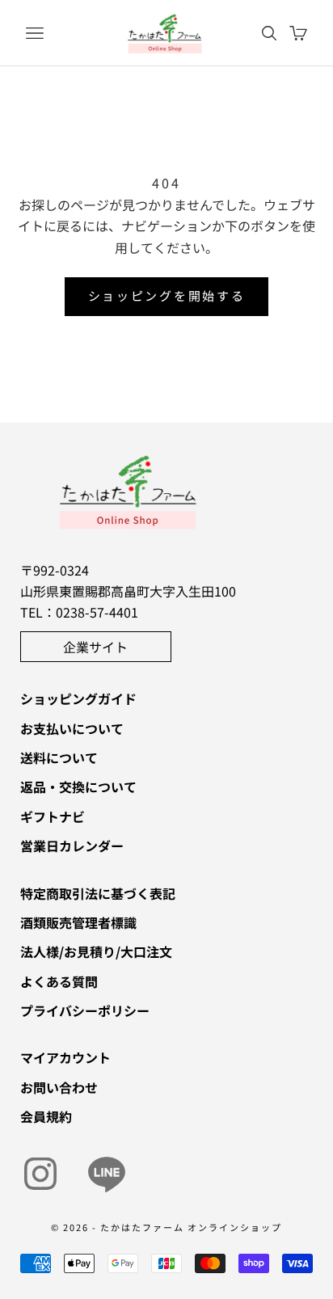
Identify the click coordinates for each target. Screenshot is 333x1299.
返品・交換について (78, 786)
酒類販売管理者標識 (78, 922)
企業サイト (95, 646)
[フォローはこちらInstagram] (40, 1173)
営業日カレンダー (72, 845)
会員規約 (46, 1116)
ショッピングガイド (78, 698)
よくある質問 (59, 981)
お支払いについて (72, 728)
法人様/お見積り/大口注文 (96, 951)
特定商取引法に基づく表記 (97, 893)
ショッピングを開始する (167, 295)
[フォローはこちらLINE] (106, 1173)
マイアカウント (65, 1057)
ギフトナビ (52, 816)
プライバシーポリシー (85, 1010)
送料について (59, 757)
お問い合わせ (59, 1087)
